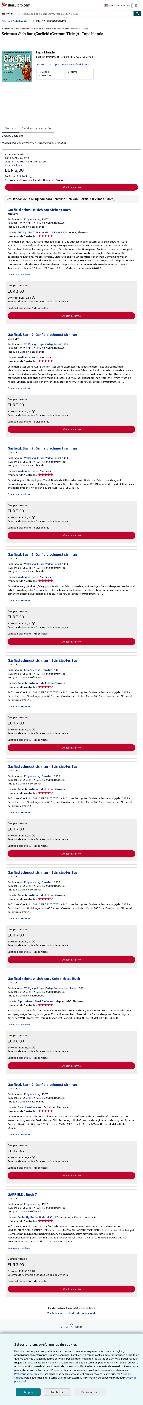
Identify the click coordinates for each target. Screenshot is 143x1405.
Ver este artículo (13, 165)
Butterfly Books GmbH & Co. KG (38, 1217)
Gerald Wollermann (30, 1107)
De (45, 73)
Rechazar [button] (57, 1392)
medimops (24, 357)
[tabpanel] (70, 139)
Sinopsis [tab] (10, 128)
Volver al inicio (71, 1326)
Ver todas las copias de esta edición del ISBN (62, 64)
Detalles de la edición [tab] (36, 128)
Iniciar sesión (123, 5)
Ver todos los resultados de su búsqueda (71, 1312)
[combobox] (76, 13)
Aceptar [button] (28, 1392)
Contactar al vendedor (19, 274)
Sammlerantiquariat (30, 682)
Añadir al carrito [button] (71, 187)
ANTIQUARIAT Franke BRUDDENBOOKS (42, 232)
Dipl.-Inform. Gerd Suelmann (36, 1001)
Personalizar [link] (89, 1392)
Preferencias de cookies (28, 1373)
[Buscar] (137, 13)
